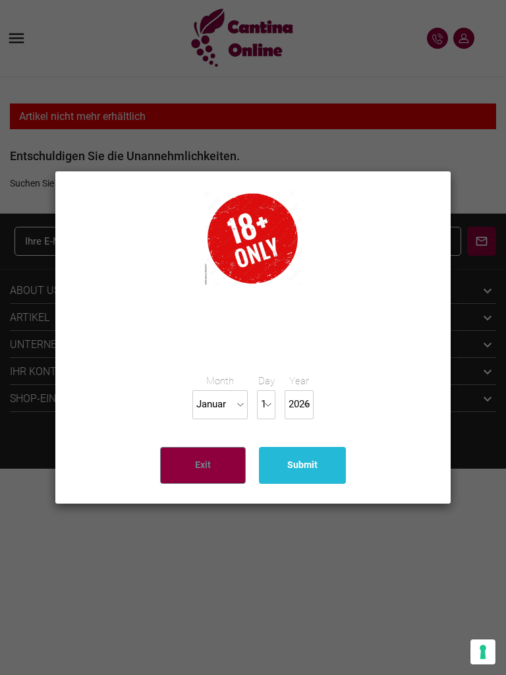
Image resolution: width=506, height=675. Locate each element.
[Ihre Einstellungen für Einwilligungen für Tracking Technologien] (482, 651)
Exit (203, 464)
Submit (302, 464)
